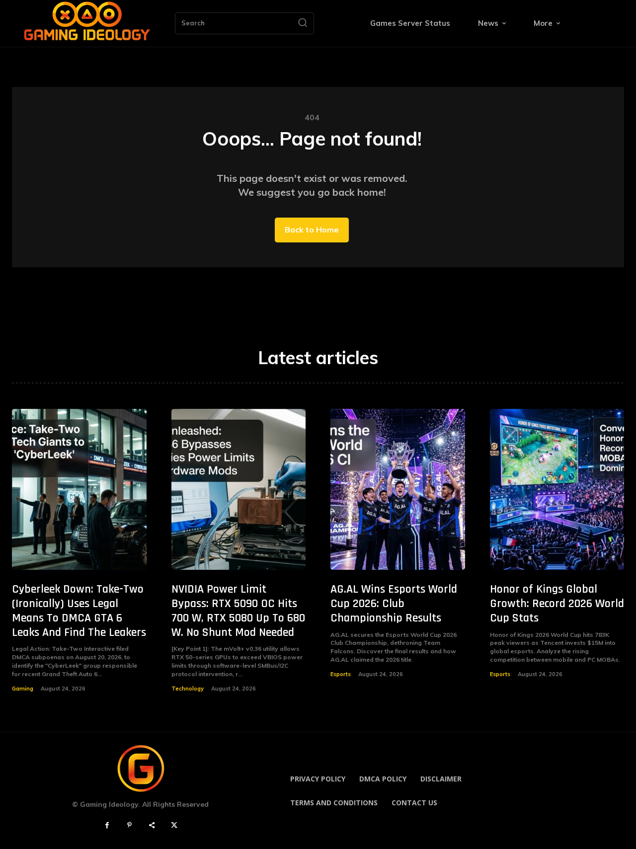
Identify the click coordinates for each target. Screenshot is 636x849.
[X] (174, 825)
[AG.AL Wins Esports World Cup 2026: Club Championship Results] (397, 489)
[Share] (151, 825)
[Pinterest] (129, 825)
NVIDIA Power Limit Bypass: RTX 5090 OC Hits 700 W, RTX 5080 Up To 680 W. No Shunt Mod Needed (238, 610)
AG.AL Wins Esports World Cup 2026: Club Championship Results (393, 603)
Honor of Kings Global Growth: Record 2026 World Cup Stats (557, 603)
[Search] (302, 23)
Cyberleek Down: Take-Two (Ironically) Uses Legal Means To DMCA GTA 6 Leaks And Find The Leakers (79, 610)
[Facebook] (107, 825)
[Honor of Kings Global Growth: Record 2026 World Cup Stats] (557, 489)
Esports (340, 674)
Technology (187, 688)
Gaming (22, 688)
